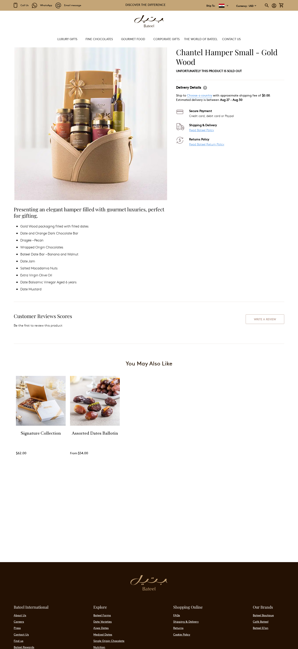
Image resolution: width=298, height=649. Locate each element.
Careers (19, 621)
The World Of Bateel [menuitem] (201, 39)
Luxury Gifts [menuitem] (67, 39)
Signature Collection (41, 434)
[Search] (267, 5)
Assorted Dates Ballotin (95, 434)
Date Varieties (102, 621)
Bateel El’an (260, 628)
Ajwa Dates (101, 628)
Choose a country (199, 95)
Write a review (265, 319)
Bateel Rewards (24, 647)
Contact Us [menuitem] (231, 39)
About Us (20, 615)
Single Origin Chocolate (108, 641)
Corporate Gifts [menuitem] (166, 39)
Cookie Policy (181, 634)
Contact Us (21, 634)
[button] (244, 5)
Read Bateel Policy (201, 130)
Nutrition (99, 647)
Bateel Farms (102, 615)
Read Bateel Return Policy (206, 144)
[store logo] (149, 21)
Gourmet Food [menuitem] (133, 39)
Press (17, 628)
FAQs (176, 615)
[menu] (149, 39)
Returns (178, 628)
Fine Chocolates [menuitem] (99, 39)
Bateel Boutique (263, 615)
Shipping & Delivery (186, 621)
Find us (18, 641)
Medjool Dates (102, 634)
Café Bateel (260, 621)
